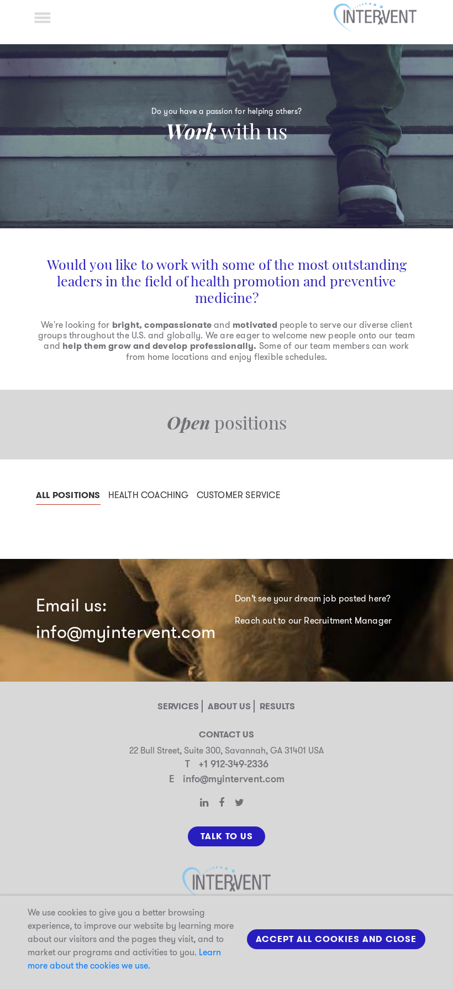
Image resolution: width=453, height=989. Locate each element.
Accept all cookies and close (336, 939)
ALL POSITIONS (68, 495)
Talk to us (227, 836)
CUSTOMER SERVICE (239, 495)
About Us (229, 706)
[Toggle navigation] (42, 17)
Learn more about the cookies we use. (124, 959)
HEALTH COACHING (148, 495)
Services (178, 706)
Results (277, 706)
